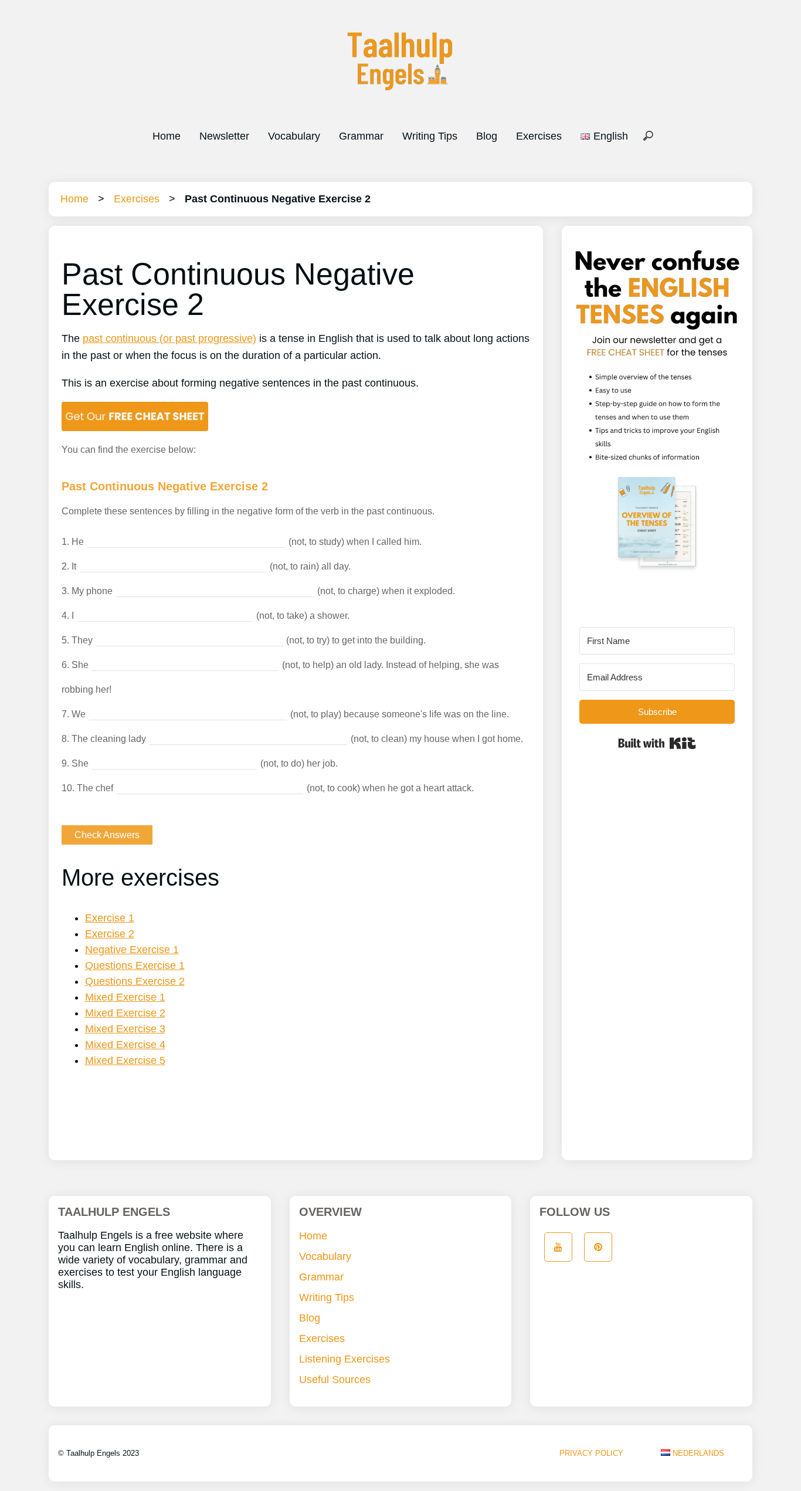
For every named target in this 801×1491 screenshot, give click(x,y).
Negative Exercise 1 (132, 949)
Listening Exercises (344, 1359)
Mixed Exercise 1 (125, 997)
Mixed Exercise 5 (125, 1060)
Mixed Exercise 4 (125, 1045)
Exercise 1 (109, 918)
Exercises (539, 136)
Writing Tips (429, 136)
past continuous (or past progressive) (169, 338)
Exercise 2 (109, 934)
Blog (486, 136)
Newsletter (224, 136)
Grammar (361, 136)
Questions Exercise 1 (135, 965)
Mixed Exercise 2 (125, 1013)
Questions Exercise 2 (135, 981)
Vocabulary (294, 136)
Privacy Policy (591, 1453)
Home (166, 136)
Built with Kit (657, 743)
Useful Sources (335, 1379)
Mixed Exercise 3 (125, 1029)
